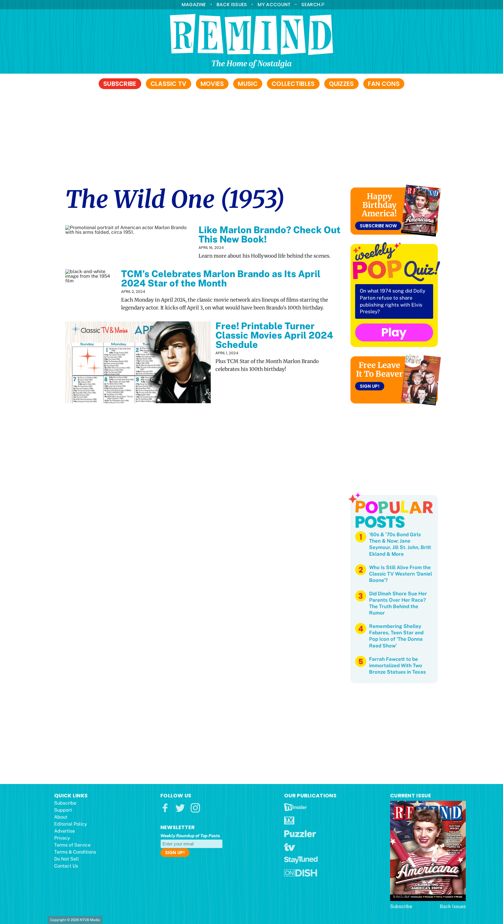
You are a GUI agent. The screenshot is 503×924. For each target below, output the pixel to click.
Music (248, 83)
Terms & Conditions (75, 852)
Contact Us (66, 866)
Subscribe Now (378, 226)
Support (63, 810)
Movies (212, 83)
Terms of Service (72, 845)
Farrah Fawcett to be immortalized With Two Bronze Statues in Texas (397, 665)
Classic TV (168, 83)
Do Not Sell (66, 859)
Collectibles (293, 83)
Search (310, 4)
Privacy (62, 838)
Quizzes (341, 83)
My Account (274, 4)
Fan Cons (384, 83)
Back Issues (232, 4)
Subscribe (120, 83)
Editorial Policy (70, 824)
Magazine (194, 4)
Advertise (64, 831)
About (60, 817)
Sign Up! (370, 386)
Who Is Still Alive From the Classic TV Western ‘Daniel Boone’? (400, 573)
